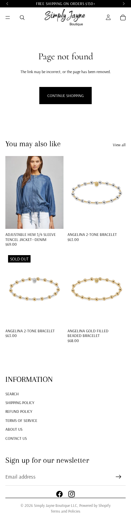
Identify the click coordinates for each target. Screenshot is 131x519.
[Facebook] (59, 494)
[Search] (22, 17)
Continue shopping (65, 95)
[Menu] (7, 17)
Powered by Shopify (95, 505)
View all (119, 144)
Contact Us (16, 437)
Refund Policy (18, 411)
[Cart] (123, 17)
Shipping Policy (19, 402)
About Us (14, 429)
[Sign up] (119, 477)
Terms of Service (21, 420)
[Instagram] (72, 494)
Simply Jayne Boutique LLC (55, 505)
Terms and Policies (65, 511)
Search (12, 393)
